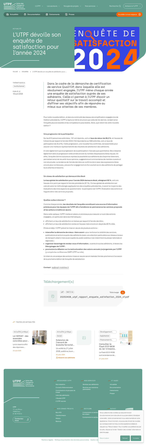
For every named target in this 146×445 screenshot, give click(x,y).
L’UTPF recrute (61, 401)
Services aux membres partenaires (90, 388)
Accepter (136, 438)
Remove (58, 421)
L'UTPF (38, 6)
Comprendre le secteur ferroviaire (90, 413)
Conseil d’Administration (64, 387)
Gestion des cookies (97, 440)
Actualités (25, 72)
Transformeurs (61, 415)
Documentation (115, 387)
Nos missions (60, 384)
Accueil (15, 72)
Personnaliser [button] (104, 438)
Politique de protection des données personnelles (72, 440)
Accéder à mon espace (127, 14)
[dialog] (121, 426)
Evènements (114, 390)
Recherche (113, 6)
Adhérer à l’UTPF (131, 6)
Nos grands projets (71, 6)
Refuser (125, 438)
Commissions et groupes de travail (65, 391)
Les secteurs (52, 6)
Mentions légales (47, 440)
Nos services (90, 6)
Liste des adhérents (62, 395)
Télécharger (114, 292)
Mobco (58, 418)
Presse (112, 393)
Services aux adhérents (91, 384)
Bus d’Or (59, 412)
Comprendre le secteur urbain (92, 417)
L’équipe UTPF (60, 398)
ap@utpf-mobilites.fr (60, 267)
